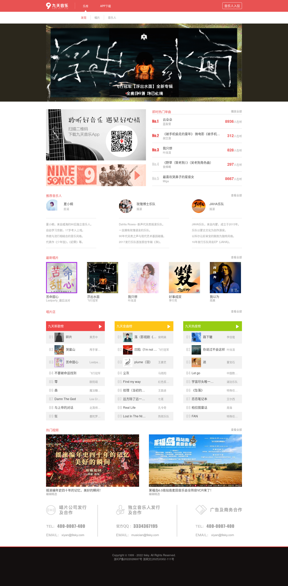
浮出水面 (93, 296)
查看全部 (236, 195)
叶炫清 (167, 152)
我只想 (167, 148)
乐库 (85, 6)
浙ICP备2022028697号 (128, 559)
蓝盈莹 (167, 124)
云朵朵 (167, 119)
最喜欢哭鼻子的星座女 (178, 177)
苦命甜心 (52, 296)
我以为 (214, 296)
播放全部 (236, 111)
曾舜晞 (167, 167)
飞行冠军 (92, 300)
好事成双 (175, 296)
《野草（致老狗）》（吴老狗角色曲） (188, 162)
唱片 (97, 17)
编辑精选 (51, 494)
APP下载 (105, 6)
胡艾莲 (167, 138)
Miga (166, 181)
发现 (83, 17)
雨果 (212, 300)
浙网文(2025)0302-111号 (158, 559)
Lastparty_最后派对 (58, 300)
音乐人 (112, 17)
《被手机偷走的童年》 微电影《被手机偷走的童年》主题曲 (204, 134)
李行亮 (173, 300)
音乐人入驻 (232, 6)
